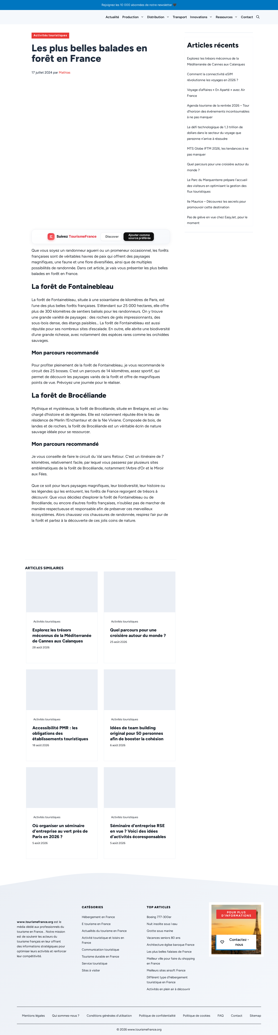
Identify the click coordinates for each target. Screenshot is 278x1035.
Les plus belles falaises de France (169, 951)
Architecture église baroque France (170, 945)
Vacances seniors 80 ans (163, 938)
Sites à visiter (91, 970)
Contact (247, 17)
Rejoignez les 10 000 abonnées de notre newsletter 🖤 (139, 5)
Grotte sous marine (160, 931)
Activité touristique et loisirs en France (103, 940)
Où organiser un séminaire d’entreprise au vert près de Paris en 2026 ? (60, 831)
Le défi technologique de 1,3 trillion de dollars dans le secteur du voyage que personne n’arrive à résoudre (215, 133)
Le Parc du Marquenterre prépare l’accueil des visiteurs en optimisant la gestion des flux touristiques (217, 185)
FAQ (221, 1015)
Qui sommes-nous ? (65, 1015)
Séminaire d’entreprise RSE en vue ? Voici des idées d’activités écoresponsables (138, 831)
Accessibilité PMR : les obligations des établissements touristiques (60, 733)
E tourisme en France (96, 924)
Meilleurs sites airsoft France (166, 970)
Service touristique (94, 963)
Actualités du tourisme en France (104, 931)
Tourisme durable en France (100, 956)
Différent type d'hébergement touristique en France (167, 979)
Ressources (224, 17)
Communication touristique (100, 949)
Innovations (198, 17)
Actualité (112, 17)
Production (130, 17)
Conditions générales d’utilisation (109, 1015)
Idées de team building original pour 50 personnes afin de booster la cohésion (136, 733)
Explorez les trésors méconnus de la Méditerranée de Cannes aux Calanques (61, 635)
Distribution (155, 17)
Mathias (64, 72)
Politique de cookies (196, 1015)
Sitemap (255, 1015)
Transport (180, 17)
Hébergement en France (98, 917)
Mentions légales (33, 1015)
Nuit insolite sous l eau (162, 924)
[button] (258, 17)
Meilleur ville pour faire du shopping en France (171, 961)
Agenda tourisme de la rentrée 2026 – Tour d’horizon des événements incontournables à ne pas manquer (218, 111)
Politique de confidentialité (157, 1015)
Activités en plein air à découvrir (168, 989)
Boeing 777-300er (159, 917)
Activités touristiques (50, 35)
